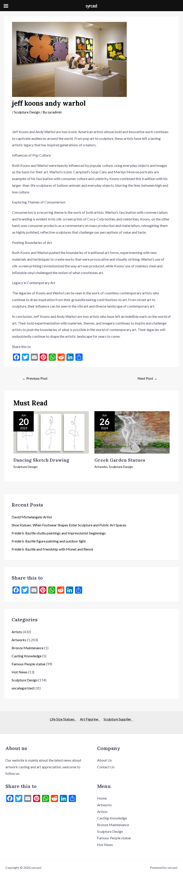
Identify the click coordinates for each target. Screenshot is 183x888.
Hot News (19, 672)
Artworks (101, 467)
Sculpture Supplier (118, 719)
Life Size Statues (63, 719)
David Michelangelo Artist (32, 517)
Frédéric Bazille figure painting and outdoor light (49, 541)
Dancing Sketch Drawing (41, 460)
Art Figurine (90, 719)
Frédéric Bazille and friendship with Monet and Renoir (53, 549)
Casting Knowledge (27, 656)
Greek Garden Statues (119, 460)
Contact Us (105, 767)
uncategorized (23, 688)
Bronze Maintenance (28, 648)
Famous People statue (28, 664)
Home (102, 798)
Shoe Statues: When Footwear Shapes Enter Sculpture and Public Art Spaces (69, 525)
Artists (17, 632)
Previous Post (35, 378)
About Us (104, 760)
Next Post (147, 378)
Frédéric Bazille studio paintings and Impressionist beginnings (59, 533)
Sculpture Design (27, 112)
